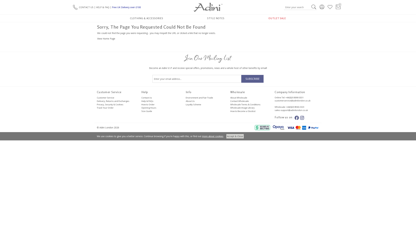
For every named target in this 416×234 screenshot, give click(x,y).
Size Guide (146, 111)
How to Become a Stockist (242, 111)
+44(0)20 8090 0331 (295, 97)
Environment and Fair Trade (199, 97)
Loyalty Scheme (193, 104)
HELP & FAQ (102, 7)
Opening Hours (148, 107)
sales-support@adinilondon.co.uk (291, 110)
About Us (190, 101)
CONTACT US (86, 7)
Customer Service (105, 97)
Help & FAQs (147, 101)
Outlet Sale (277, 18)
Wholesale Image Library (242, 107)
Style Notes (216, 18)
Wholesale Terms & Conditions (245, 104)
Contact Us (146, 97)
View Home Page (106, 38)
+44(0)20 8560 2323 (295, 106)
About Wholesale (238, 97)
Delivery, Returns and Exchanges (113, 101)
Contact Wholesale (239, 101)
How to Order (148, 104)
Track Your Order (105, 107)
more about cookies (212, 136)
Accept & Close (235, 136)
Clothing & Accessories (146, 18)
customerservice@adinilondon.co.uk (293, 100)
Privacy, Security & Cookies (110, 104)
